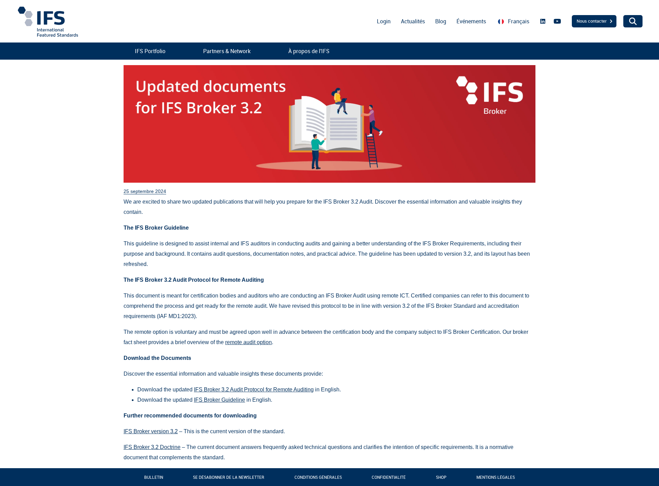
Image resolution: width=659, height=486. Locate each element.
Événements (471, 21)
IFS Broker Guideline (219, 400)
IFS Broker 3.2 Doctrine (152, 447)
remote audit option (248, 342)
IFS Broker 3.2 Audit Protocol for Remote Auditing (254, 389)
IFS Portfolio (150, 51)
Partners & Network (227, 51)
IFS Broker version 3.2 (151, 431)
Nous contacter (592, 21)
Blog (440, 21)
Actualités (413, 21)
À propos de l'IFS (309, 51)
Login (384, 21)
